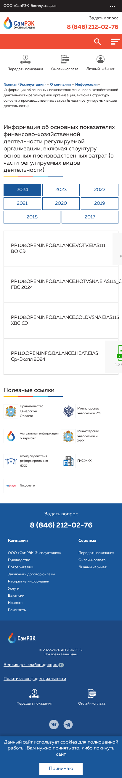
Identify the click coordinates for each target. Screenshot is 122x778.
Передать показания (96, 553)
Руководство (19, 560)
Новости (15, 603)
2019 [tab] (99, 203)
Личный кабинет (92, 567)
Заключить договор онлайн (31, 574)
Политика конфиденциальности (35, 679)
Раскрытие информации (28, 581)
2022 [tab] (99, 190)
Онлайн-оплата (92, 560)
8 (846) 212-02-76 (92, 27)
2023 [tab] (61, 190)
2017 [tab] (90, 217)
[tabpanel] (61, 303)
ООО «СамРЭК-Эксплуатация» (34, 553)
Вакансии (16, 596)
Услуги (13, 588)
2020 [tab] (61, 203)
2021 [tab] (22, 203)
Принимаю (61, 768)
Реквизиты (17, 610)
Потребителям (20, 567)
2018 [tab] (32, 217)
